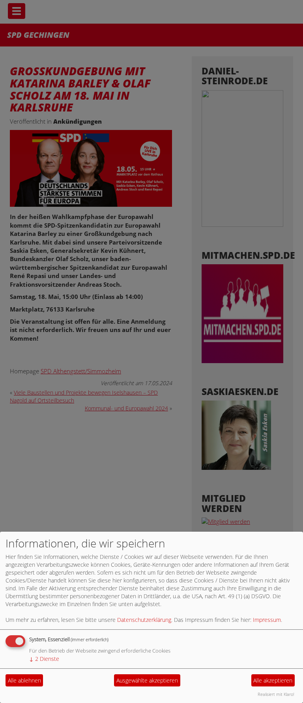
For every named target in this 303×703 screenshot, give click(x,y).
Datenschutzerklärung (144, 619)
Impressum (267, 619)
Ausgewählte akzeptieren (147, 680)
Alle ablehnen (24, 680)
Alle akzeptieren (272, 680)
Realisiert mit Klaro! (276, 694)
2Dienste (44, 658)
